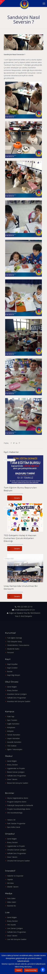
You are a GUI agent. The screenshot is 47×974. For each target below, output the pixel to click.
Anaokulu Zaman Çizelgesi (17, 694)
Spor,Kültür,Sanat (13, 827)
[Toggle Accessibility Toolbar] (42, 969)
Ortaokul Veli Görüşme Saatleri (18, 861)
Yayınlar (10, 879)
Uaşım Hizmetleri (13, 738)
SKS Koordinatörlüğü (14, 813)
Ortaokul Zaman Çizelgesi (16, 850)
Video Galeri (11, 902)
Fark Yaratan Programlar (16, 823)
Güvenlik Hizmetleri (14, 742)
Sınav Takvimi (12, 779)
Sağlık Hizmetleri (13, 724)
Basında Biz (11, 906)
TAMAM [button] (18, 970)
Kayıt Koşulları (12, 664)
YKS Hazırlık (11, 925)
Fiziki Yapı (10, 716)
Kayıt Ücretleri (12, 668)
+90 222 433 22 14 (24, 607)
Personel (10, 652)
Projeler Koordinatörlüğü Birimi (18, 809)
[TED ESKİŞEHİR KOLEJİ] (24, 3)
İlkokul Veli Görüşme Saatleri (17, 783)
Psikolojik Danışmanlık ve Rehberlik (20, 805)
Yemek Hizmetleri (13, 735)
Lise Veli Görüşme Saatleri (16, 939)
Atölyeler (10, 731)
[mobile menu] (44, 3)
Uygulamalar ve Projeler (16, 768)
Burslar (9, 671)
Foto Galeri (11, 898)
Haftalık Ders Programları (16, 698)
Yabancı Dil (11, 820)
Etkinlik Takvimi (12, 887)
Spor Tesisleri (12, 720)
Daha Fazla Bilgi (30, 970)
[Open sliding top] (2, 2)
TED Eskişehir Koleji (14, 641)
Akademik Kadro (13, 649)
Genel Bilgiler (12, 687)
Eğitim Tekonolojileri (14, 749)
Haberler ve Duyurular (15, 876)
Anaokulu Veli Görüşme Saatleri (18, 701)
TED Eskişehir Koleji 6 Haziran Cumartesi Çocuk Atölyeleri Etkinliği (20, 538)
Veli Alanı (10, 883)
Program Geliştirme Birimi (16, 802)
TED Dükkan (11, 746)
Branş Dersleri (12, 690)
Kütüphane (11, 727)
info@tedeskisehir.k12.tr (24, 610)
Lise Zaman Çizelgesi (15, 928)
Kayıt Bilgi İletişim (13, 675)
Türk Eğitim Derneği (14, 638)
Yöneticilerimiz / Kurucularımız (18, 645)
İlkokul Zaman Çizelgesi (15, 772)
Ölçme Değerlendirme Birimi (17, 798)
